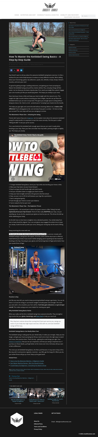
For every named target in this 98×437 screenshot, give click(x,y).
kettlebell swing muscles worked (55, 369)
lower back (39, 316)
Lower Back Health (13, 370)
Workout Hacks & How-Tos (48, 15)
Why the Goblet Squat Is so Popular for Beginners (18, 400)
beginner (30, 118)
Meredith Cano (14, 64)
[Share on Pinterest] (18, 70)
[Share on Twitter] (15, 70)
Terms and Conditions (40, 426)
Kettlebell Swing (22, 369)
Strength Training (20, 370)
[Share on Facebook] (11, 70)
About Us (36, 421)
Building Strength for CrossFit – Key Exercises (55, 399)
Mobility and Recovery (69, 15)
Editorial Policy (38, 424)
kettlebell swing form (43, 369)
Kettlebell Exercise (15, 369)
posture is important (15, 341)
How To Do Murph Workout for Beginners (77, 29)
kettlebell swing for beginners (32, 369)
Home (17, 15)
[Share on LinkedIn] (21, 70)
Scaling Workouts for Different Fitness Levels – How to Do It (36, 400)
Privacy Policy (38, 429)
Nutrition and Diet (28, 15)
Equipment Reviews (72, 17)
